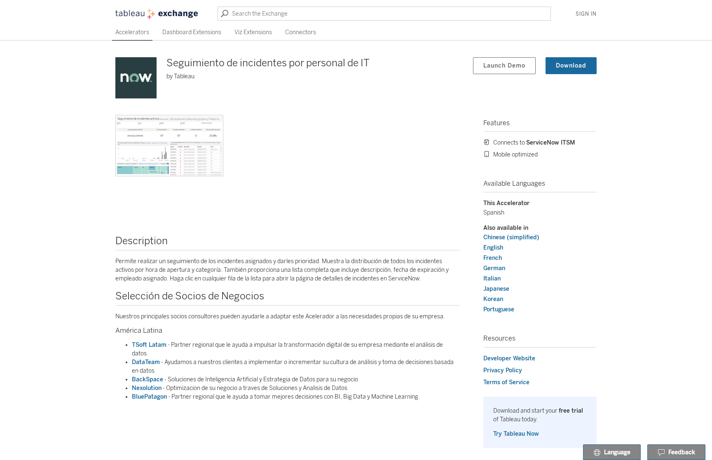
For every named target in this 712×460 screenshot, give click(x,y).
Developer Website (509, 358)
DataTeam (146, 362)
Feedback (681, 452)
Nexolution (147, 388)
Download (571, 65)
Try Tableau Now (516, 433)
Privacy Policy (502, 370)
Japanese (496, 288)
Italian (492, 278)
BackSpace (147, 379)
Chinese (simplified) (511, 237)
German (494, 268)
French (492, 258)
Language (617, 452)
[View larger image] (169, 145)
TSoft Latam (149, 344)
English (493, 247)
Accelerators (132, 32)
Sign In (586, 14)
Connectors (300, 32)
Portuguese (498, 309)
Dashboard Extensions (191, 32)
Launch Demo (504, 65)
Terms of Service (506, 382)
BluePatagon (149, 396)
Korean (493, 299)
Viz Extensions (253, 32)
